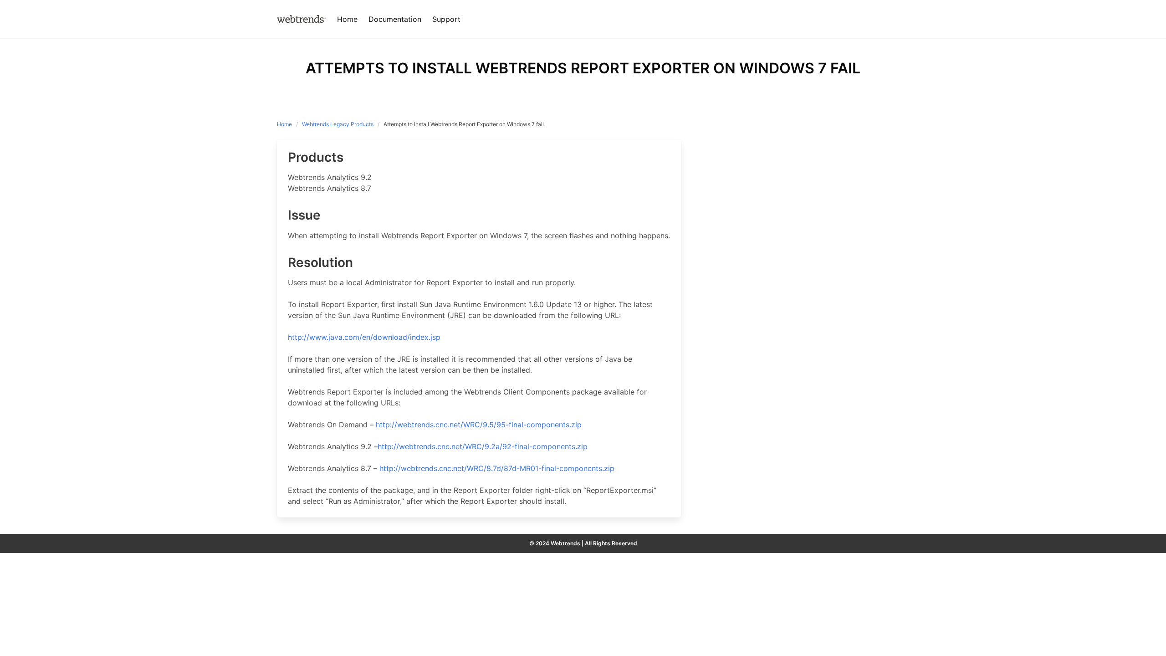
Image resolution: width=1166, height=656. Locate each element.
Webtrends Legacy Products (337, 124)
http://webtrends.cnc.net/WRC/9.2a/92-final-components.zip (483, 446)
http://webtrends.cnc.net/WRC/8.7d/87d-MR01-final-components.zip (496, 468)
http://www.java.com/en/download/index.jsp (364, 337)
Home (284, 124)
